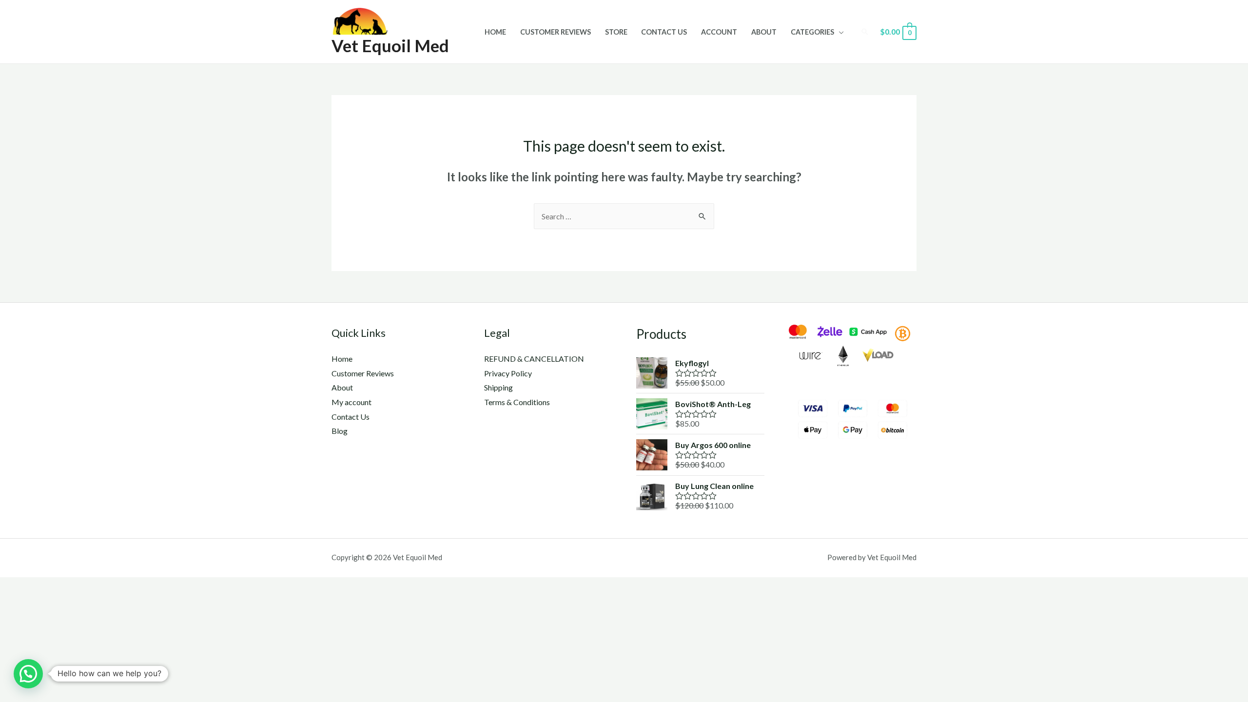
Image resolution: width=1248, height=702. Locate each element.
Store (616, 32)
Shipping (498, 387)
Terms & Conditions (517, 402)
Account (719, 32)
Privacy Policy (508, 373)
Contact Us (664, 32)
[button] (28, 673)
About (764, 32)
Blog (340, 430)
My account (351, 402)
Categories (812, 32)
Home (495, 32)
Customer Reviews (555, 32)
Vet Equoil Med (390, 45)
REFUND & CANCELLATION (534, 358)
